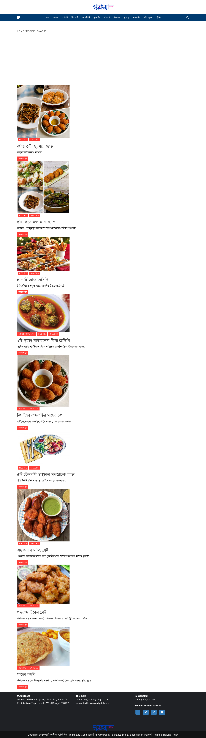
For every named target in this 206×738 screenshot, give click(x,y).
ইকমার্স (74, 17)
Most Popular (27, 334)
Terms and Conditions (81, 734)
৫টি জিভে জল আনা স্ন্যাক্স (36, 222)
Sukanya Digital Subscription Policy (131, 734)
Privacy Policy (102, 734)
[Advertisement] (103, 62)
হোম (47, 17)
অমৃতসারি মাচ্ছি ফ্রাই (32, 550)
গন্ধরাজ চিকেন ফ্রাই (31, 612)
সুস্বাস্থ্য (127, 17)
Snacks (34, 139)
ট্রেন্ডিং (158, 17)
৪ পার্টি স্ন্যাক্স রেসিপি (32, 280)
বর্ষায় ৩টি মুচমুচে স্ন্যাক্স (35, 146)
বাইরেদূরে (148, 17)
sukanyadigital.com (145, 699)
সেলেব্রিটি (86, 17)
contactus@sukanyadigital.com (92, 699)
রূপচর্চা (65, 17)
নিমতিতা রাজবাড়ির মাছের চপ (39, 415)
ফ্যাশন (55, 17)
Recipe (23, 139)
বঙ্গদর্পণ (136, 17)
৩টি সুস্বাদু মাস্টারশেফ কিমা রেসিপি (43, 340)
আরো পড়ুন (23, 158)
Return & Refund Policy (165, 734)
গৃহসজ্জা (116, 17)
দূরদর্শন (96, 17)
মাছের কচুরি (26, 674)
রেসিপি (107, 17)
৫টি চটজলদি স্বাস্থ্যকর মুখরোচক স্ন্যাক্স (46, 474)
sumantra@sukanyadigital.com (92, 703)
